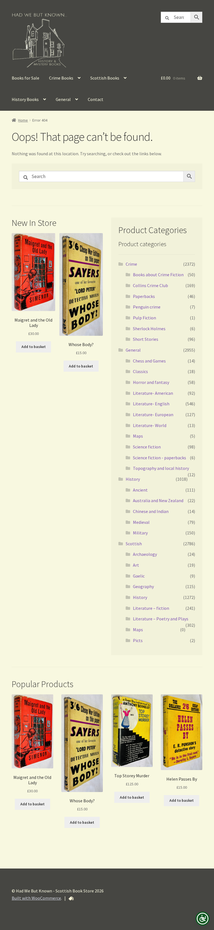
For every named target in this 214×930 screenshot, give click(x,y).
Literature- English (151, 403)
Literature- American (153, 393)
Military (140, 533)
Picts (138, 640)
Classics (140, 371)
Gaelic (139, 576)
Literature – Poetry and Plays (160, 618)
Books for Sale (25, 78)
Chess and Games (149, 361)
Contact (95, 99)
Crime (131, 264)
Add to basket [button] (33, 346)
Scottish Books (104, 78)
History (133, 479)
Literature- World (149, 425)
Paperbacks (144, 296)
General (63, 99)
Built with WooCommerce (36, 898)
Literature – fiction (151, 608)
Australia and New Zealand (158, 500)
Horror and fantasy (151, 382)
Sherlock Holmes (149, 328)
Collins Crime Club (150, 285)
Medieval (141, 522)
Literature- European (153, 414)
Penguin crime (146, 307)
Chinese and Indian (151, 511)
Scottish (134, 543)
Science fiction (147, 447)
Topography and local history (161, 468)
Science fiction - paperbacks (159, 457)
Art (136, 565)
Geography (143, 586)
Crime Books (61, 78)
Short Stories (145, 339)
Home (23, 120)
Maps (138, 436)
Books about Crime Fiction (158, 274)
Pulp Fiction (144, 317)
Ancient (140, 490)
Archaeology (145, 554)
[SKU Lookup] (71, 898)
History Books (25, 99)
